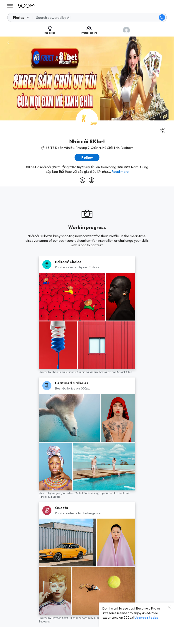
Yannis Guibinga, (79, 372)
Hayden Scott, (61, 618)
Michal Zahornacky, (87, 493)
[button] (162, 17)
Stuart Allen (124, 372)
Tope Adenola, (108, 493)
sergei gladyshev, (63, 493)
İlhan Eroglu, (60, 372)
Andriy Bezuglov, (101, 372)
